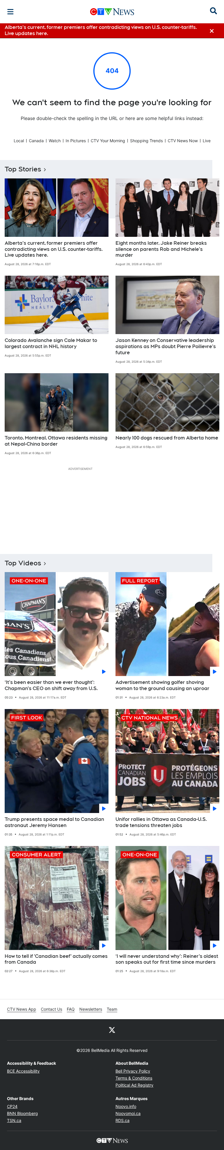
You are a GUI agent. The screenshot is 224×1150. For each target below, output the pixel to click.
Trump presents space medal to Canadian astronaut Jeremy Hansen (54, 822)
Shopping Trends (146, 140)
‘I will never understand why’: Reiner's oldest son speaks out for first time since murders (167, 959)
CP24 (12, 1106)
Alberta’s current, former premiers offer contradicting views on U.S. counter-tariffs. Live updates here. (54, 249)
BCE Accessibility (23, 1071)
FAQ (71, 1009)
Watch (55, 140)
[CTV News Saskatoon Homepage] (112, 11)
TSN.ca (14, 1120)
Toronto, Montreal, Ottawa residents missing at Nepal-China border (56, 441)
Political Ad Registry (134, 1085)
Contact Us (51, 1009)
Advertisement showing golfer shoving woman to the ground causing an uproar (162, 685)
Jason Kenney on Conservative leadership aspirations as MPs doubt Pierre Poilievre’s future (166, 346)
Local (19, 140)
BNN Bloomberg (22, 1113)
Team (112, 1009)
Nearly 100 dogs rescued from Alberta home (167, 438)
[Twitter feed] (112, 1029)
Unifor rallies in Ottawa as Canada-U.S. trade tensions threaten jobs (161, 822)
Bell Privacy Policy (133, 1071)
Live (207, 140)
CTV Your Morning (108, 140)
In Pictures (76, 140)
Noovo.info (126, 1106)
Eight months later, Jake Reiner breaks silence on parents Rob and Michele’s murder (161, 249)
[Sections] (10, 12)
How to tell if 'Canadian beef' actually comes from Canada (56, 959)
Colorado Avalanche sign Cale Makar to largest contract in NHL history (51, 343)
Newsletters (90, 1009)
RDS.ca (123, 1120)
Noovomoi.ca (128, 1113)
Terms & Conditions (134, 1078)
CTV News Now (183, 140)
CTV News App (21, 1009)
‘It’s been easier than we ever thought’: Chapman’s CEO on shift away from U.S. (51, 685)
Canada (36, 140)
